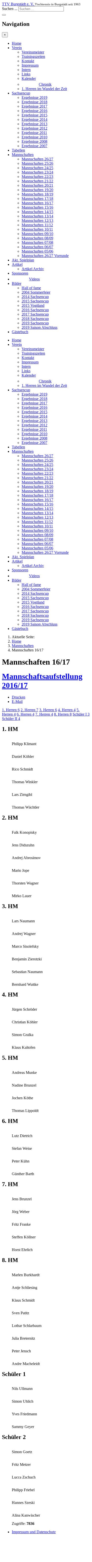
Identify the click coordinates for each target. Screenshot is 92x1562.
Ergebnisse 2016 (34, 111)
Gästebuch (20, 332)
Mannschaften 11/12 (37, 225)
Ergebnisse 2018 (34, 102)
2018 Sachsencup (35, 319)
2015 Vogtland (33, 305)
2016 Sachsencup (35, 310)
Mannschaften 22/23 (37, 177)
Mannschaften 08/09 (37, 238)
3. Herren (48, 710)
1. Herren (11, 710)
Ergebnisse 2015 (34, 115)
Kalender (29, 78)
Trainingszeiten (33, 56)
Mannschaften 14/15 (37, 212)
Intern (26, 70)
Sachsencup (21, 93)
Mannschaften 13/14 (37, 216)
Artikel (17, 264)
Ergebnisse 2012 (34, 128)
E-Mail (17, 701)
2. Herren (29, 710)
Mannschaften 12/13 (37, 220)
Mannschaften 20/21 (37, 185)
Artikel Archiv (33, 269)
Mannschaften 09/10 (37, 234)
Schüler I (81, 714)
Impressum (30, 65)
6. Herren (25, 714)
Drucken (18, 697)
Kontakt (28, 61)
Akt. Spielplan (23, 260)
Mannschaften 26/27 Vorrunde (45, 256)
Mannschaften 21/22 (37, 181)
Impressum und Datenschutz (34, 1532)
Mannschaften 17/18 (37, 198)
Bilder (16, 283)
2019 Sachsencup (35, 323)
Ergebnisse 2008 (34, 141)
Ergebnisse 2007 (34, 146)
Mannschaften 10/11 (37, 229)
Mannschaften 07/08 (37, 242)
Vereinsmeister (33, 52)
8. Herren (63, 714)
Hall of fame (31, 288)
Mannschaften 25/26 (37, 163)
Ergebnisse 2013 (34, 124)
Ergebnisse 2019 (34, 97)
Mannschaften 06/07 (37, 247)
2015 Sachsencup (35, 301)
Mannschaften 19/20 (37, 190)
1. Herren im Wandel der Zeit (44, 89)
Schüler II (11, 719)
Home (16, 43)
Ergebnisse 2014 (34, 119)
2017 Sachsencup (35, 314)
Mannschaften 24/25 (37, 168)
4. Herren (67, 710)
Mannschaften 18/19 (37, 194)
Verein (17, 48)
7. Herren (44, 714)
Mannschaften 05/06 (37, 251)
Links (26, 74)
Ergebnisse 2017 (34, 106)
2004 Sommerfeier (36, 292)
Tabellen (18, 150)
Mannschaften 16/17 (37, 203)
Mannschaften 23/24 (37, 172)
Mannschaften (23, 155)
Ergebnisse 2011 (34, 133)
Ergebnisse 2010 (34, 137)
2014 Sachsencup (35, 297)
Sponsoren (20, 273)
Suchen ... (9, 9)
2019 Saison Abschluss (39, 327)
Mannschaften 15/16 (37, 207)
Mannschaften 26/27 (37, 159)
